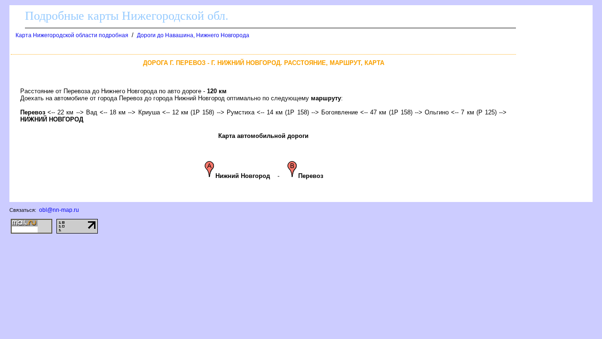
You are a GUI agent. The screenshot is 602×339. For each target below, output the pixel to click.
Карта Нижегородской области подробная (72, 35)
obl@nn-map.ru (59, 210)
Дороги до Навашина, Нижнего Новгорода (193, 35)
